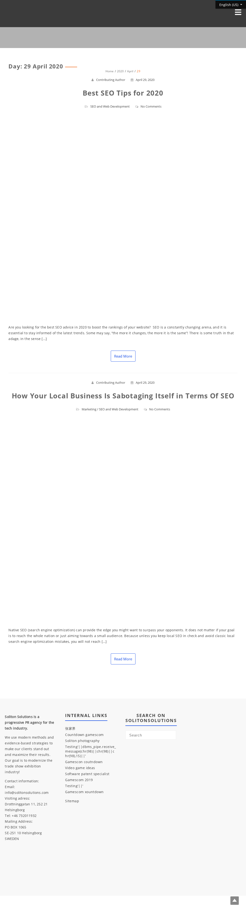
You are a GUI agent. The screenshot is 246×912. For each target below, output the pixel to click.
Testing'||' (74, 786)
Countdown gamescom (84, 734)
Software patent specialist (87, 774)
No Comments (151, 106)
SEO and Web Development (110, 106)
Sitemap (72, 801)
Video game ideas (80, 768)
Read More (123, 356)
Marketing (89, 409)
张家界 (70, 728)
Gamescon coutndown (84, 762)
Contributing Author (110, 80)
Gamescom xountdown (84, 792)
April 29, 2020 (145, 80)
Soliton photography (82, 740)
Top (234, 900)
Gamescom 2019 (79, 780)
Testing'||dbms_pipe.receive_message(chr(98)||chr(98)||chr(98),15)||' (90, 751)
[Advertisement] (150, 812)
